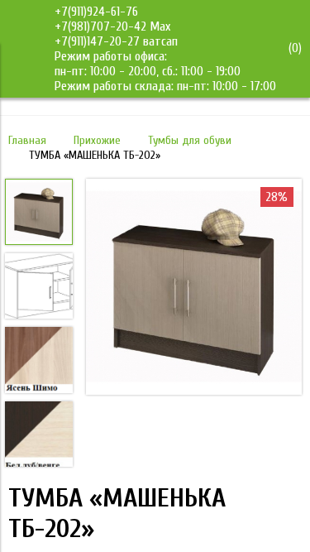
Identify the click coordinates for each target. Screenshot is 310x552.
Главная (27, 140)
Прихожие (97, 140)
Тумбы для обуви (189, 140)
